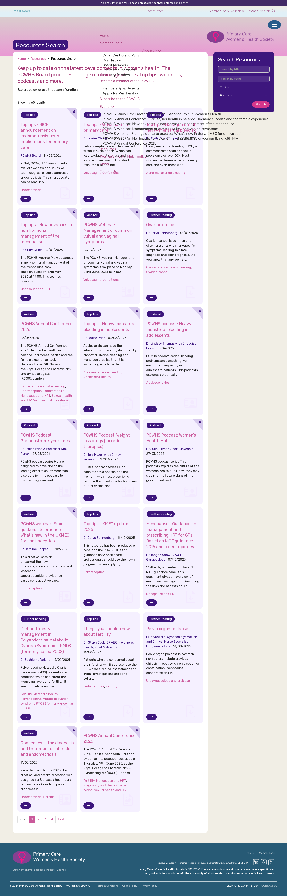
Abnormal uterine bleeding (103, 372)
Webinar (92, 215)
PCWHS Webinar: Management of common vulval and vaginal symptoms (160, 128)
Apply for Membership (120, 93)
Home (104, 35)
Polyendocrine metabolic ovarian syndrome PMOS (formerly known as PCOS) (47, 703)
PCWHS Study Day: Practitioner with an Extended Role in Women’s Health (161, 114)
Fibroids (48, 797)
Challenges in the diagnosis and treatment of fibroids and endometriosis (47, 749)
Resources (108, 149)
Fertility (26, 694)
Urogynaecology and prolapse (168, 680)
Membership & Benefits (121, 88)
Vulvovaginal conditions (101, 279)
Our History (111, 60)
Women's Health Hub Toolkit (123, 156)
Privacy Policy (149, 885)
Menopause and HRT (35, 289)
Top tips (29, 215)
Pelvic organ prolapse (167, 628)
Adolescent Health (97, 377)
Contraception (31, 391)
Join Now (237, 11)
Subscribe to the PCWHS (120, 98)
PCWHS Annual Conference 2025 (129, 143)
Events (105, 106)
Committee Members (118, 69)
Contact (252, 11)
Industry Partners (116, 74)
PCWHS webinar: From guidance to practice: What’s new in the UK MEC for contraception (173, 133)
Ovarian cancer (161, 224)
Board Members (115, 65)
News (104, 163)
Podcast (155, 314)
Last (61, 819)
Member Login (219, 11)
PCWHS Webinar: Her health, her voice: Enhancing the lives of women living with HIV (170, 138)
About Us (149, 50)
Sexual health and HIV (110, 790)
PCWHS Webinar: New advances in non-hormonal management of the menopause (168, 123)
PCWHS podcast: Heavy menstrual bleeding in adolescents (168, 329)
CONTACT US (269, 885)
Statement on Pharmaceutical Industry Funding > (40, 869)
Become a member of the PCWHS (127, 80)
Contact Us (108, 171)
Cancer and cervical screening (168, 267)
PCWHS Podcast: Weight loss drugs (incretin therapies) (106, 441)
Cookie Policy (129, 885)
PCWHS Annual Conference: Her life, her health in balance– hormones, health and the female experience (185, 118)
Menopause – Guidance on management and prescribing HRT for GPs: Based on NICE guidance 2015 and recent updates (171, 535)
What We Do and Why (120, 55)
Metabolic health (45, 694)
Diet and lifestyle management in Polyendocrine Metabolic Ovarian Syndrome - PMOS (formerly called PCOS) (45, 640)
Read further (154, 11)
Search (265, 11)
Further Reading (161, 215)
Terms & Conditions (107, 885)
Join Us (251, 853)
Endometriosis (30, 190)
